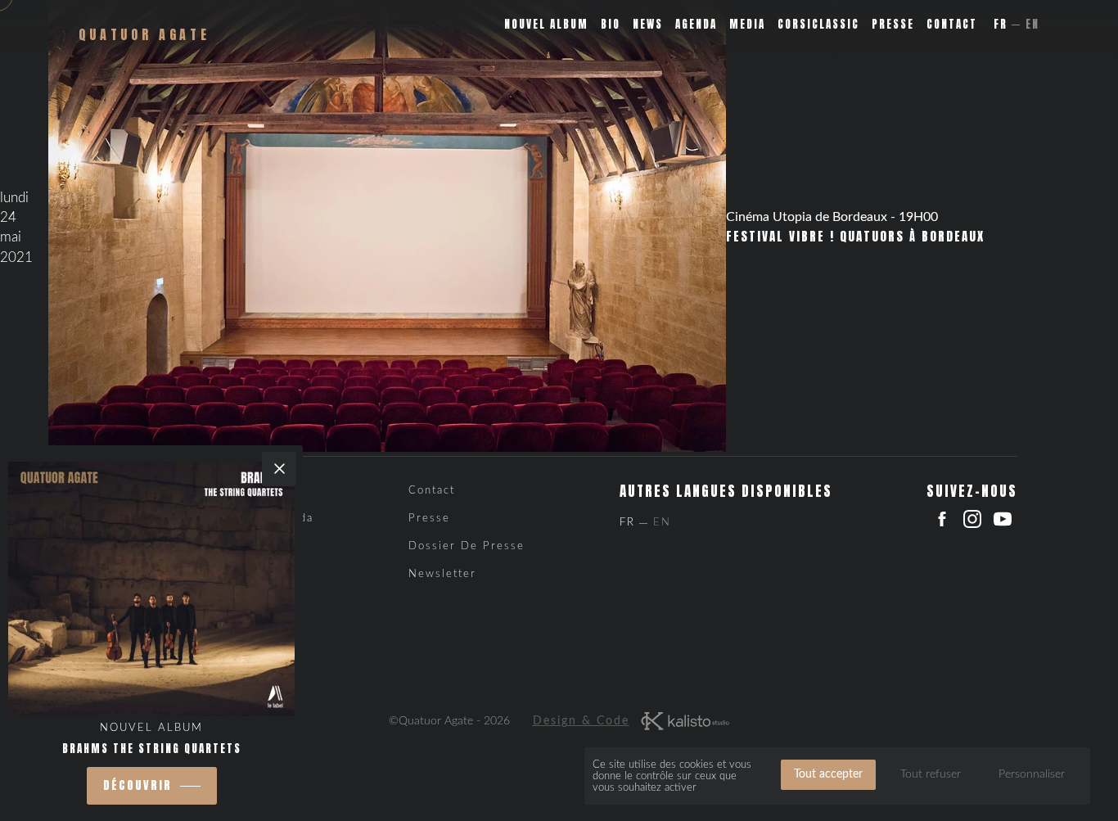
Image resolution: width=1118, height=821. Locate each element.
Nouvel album (546, 24)
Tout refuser (930, 774)
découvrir (137, 785)
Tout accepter (828, 774)
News (648, 24)
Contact (951, 24)
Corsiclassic (818, 24)
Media (747, 24)
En (1032, 24)
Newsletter (442, 574)
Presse (893, 24)
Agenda (696, 24)
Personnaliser (1032, 774)
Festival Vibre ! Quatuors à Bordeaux (855, 236)
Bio (610, 24)
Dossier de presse (466, 546)
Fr (1001, 24)
